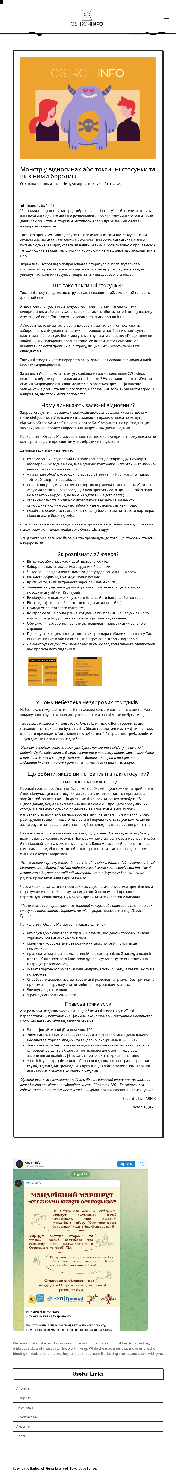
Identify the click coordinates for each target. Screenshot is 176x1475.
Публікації (75, 184)
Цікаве (89, 184)
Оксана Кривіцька (38, 184)
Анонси (22, 1388)
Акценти (23, 1426)
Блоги (21, 1436)
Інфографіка (26, 1417)
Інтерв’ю (23, 1397)
